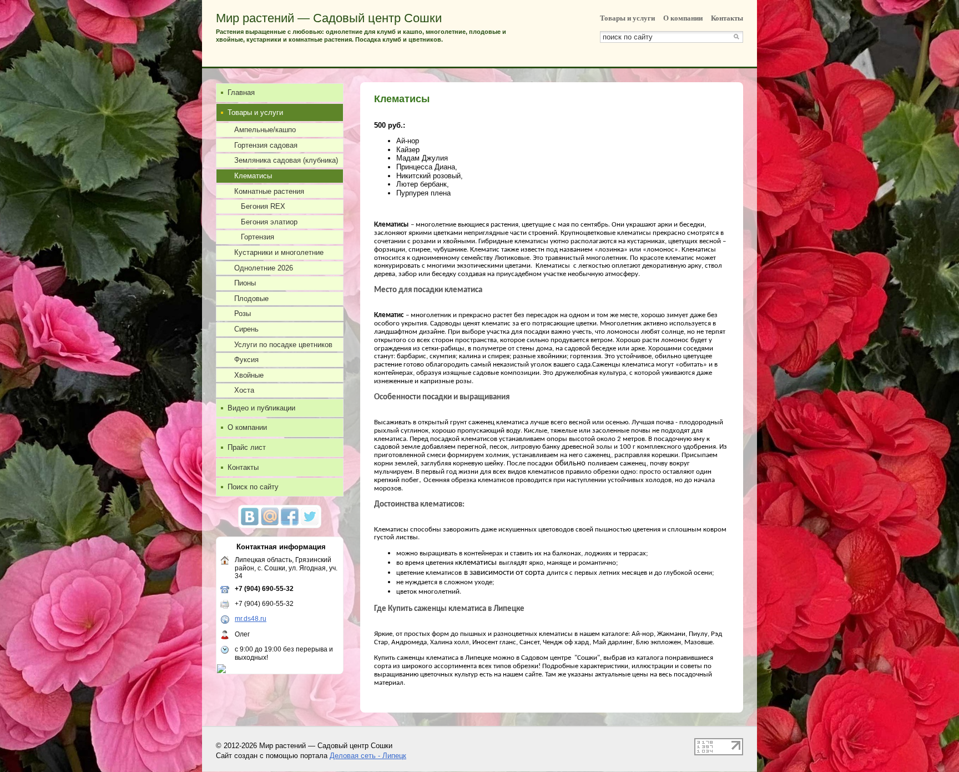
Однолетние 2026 (263, 268)
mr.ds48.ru (250, 619)
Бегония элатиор (269, 222)
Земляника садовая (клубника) (286, 160)
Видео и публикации (261, 408)
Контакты (727, 18)
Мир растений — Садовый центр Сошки (329, 18)
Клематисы (253, 176)
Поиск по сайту (253, 487)
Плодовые (251, 298)
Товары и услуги (627, 18)
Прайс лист (247, 447)
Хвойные (249, 375)
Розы (242, 313)
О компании (683, 18)
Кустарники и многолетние (279, 252)
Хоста (244, 390)
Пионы (245, 283)
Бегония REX (263, 206)
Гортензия (257, 237)
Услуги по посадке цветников (283, 344)
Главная (241, 92)
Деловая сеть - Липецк (368, 755)
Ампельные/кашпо (265, 130)
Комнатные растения (269, 191)
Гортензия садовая (265, 145)
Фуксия (246, 359)
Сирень (246, 329)
